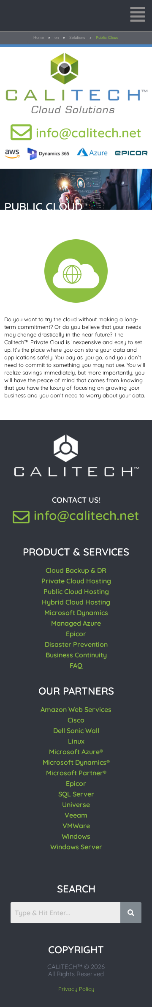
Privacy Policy (76, 988)
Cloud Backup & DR (76, 570)
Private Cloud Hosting (76, 581)
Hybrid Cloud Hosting (76, 602)
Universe (76, 804)
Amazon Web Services (76, 709)
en (56, 37)
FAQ (76, 665)
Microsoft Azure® (76, 751)
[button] (137, 15)
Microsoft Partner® (76, 773)
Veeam (76, 815)
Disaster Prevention (76, 644)
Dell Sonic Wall (76, 730)
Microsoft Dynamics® (76, 762)
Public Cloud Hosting (76, 591)
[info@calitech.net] (21, 132)
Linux (76, 741)
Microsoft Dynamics (76, 612)
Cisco (76, 720)
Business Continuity (76, 655)
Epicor (76, 633)
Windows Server (76, 847)
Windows (76, 836)
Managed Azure (76, 623)
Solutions (77, 37)
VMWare (76, 825)
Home (38, 37)
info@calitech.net (88, 133)
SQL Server (76, 794)
